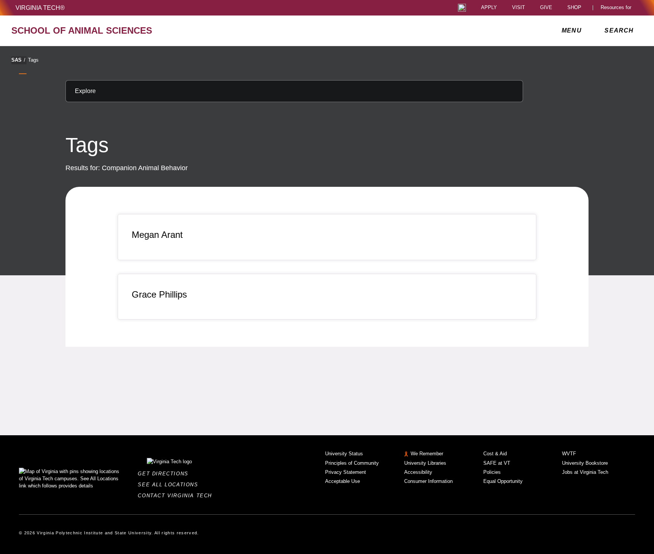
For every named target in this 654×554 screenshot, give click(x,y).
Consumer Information (428, 481)
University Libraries (425, 463)
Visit (518, 7)
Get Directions (165, 473)
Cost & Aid (495, 453)
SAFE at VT (496, 463)
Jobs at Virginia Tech (585, 472)
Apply (489, 7)
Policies (492, 472)
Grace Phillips (159, 294)
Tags (33, 60)
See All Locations (170, 484)
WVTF (569, 453)
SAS (18, 60)
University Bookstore (585, 463)
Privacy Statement (345, 472)
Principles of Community (352, 463)
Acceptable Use (342, 481)
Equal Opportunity (503, 481)
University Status (344, 453)
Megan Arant (157, 235)
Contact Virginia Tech (177, 495)
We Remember (427, 453)
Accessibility (418, 472)
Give (546, 7)
